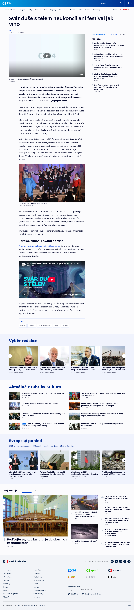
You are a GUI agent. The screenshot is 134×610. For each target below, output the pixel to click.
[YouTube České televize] (120, 561)
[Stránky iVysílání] (114, 570)
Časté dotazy (38, 594)
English (19, 605)
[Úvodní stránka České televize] (15, 561)
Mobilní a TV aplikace (10, 594)
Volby (30, 10)
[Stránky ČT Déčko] (71, 577)
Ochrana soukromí (29, 605)
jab (10, 30)
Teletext (6, 580)
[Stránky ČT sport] (92, 570)
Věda (80, 10)
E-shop (5, 590)
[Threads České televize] (129, 561)
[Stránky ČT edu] (112, 577)
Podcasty (96, 10)
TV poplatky (7, 577)
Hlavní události (10, 10)
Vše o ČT (6, 597)
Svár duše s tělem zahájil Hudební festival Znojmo (25, 79)
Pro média (37, 570)
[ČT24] (7, 3)
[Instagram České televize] (112, 561)
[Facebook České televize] (116, 561)
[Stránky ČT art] (90, 577)
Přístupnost (41, 605)
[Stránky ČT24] (72, 570)
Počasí (72, 10)
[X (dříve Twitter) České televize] (124, 561)
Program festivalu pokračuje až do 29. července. (39, 246)
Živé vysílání (7, 573)
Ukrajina (22, 10)
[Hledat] (121, 3)
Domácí (38, 10)
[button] (47, 55)
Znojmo (65, 326)
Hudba (57, 326)
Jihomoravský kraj (44, 326)
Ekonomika (63, 10)
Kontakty (37, 597)
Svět (45, 10)
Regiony (53, 10)
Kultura (87, 10)
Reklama (37, 573)
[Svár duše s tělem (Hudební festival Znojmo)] (52, 183)
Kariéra (36, 587)
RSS (129, 605)
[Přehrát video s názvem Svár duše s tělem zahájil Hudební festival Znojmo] (47, 55)
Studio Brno (38, 577)
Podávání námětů (40, 590)
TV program (7, 570)
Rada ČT (36, 584)
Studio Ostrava (39, 580)
